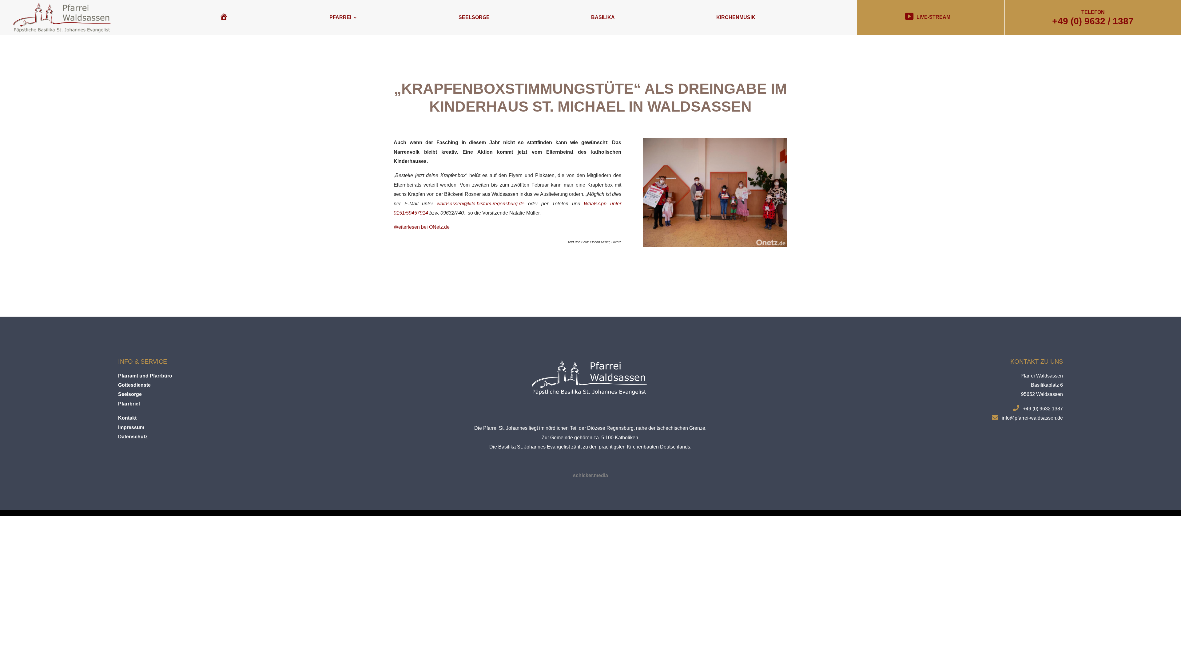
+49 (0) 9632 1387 (1043, 408)
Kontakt (127, 418)
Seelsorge (474, 17)
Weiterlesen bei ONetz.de (422, 227)
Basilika (603, 17)
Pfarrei (340, 17)
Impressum (131, 427)
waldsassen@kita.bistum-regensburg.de (480, 203)
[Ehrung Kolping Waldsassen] (715, 247)
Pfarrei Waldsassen (1041, 375)
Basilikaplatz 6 (1047, 385)
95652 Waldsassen (1042, 394)
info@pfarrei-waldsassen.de (1032, 418)
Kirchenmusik (735, 17)
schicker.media (590, 475)
